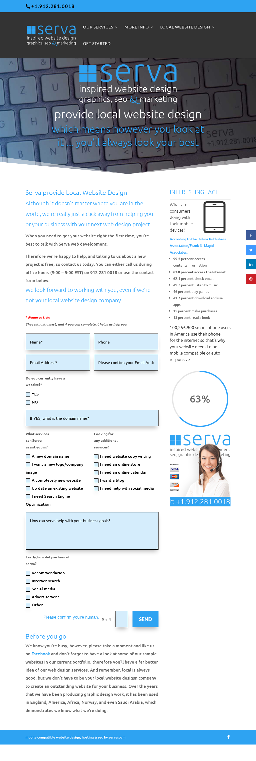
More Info (136, 27)
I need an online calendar (123, 472)
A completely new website (56, 480)
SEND (145, 619)
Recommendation (48, 572)
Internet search (46, 580)
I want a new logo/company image (54, 468)
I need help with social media (127, 488)
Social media (44, 588)
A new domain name (50, 456)
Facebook (41, 654)
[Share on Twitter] (251, 253)
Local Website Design (185, 27)
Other (37, 604)
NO (35, 401)
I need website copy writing (125, 456)
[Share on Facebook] (251, 238)
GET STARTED (97, 44)
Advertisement (45, 596)
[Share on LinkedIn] (251, 267)
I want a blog (112, 480)
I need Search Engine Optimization (48, 500)
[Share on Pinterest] (251, 282)
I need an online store (120, 464)
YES (35, 393)
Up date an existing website (57, 488)
